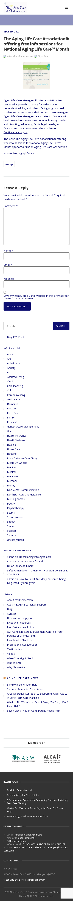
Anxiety (11, 367)
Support (11, 530)
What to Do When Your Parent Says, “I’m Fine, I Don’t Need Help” (35, 810)
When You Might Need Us (22, 658)
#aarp (47, 56)
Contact (11, 613)
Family (11, 417)
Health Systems (16, 440)
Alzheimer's (13, 363)
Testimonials (14, 649)
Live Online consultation (21, 627)
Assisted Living (15, 377)
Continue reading (15, 132)
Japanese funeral (33, 561)
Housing (11, 453)
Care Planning (15, 386)
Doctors (11, 408)
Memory (12, 481)
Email (8, 264)
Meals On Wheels (17, 462)
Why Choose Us (16, 667)
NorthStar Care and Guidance (24, 494)
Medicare (12, 476)
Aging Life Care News (22, 678)
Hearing (11, 444)
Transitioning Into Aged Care (35, 556)
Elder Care (13, 413)
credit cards (13, 399)
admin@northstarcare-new (20, 56)
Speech (11, 521)
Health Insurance (16, 435)
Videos (11, 653)
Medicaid (12, 467)
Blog (9, 609)
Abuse (10, 354)
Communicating (16, 395)
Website (9, 278)
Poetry (11, 503)
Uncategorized (15, 539)
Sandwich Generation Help (22, 684)
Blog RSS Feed (15, 337)
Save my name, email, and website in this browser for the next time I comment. (36, 297)
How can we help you (19, 618)
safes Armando (16, 570)
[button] (66, 7)
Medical (11, 471)
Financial (12, 422)
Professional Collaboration (22, 644)
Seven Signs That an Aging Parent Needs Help (33, 710)
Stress (10, 526)
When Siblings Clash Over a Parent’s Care (27, 816)
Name (8, 250)
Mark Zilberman (37, 879)
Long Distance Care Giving (22, 458)
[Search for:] (28, 326)
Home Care (13, 449)
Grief (10, 431)
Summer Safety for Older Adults (25, 689)
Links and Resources (19, 622)
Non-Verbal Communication (23, 490)
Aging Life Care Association (50, 147)
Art (8, 372)
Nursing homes (16, 499)
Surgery (11, 535)
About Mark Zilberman (20, 600)
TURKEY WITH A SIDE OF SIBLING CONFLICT (44, 844)
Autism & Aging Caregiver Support (26, 604)
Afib (9, 358)
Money (11, 485)
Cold (9, 390)
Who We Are (14, 662)
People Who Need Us (19, 640)
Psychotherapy (15, 508)
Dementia (12, 404)
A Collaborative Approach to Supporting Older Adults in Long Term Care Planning (37, 802)
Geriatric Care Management (23, 426)
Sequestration (15, 517)
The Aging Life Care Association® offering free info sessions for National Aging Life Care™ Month (35, 143)
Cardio (11, 381)
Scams (11, 512)
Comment (11, 206)
